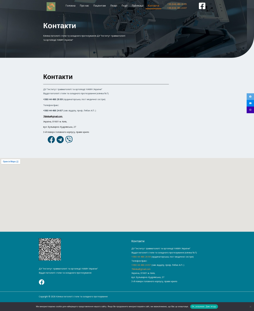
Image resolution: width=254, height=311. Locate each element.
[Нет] (250, 306)
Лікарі (113, 5)
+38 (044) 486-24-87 (177, 7)
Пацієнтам (99, 5)
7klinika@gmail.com (141, 269)
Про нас (84, 5)
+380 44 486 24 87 (141, 264)
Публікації (137, 5)
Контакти (153, 5)
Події (124, 5)
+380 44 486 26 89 (141, 256)
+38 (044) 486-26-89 (177, 4)
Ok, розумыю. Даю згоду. (204, 306)
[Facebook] (41, 282)
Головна (70, 5)
